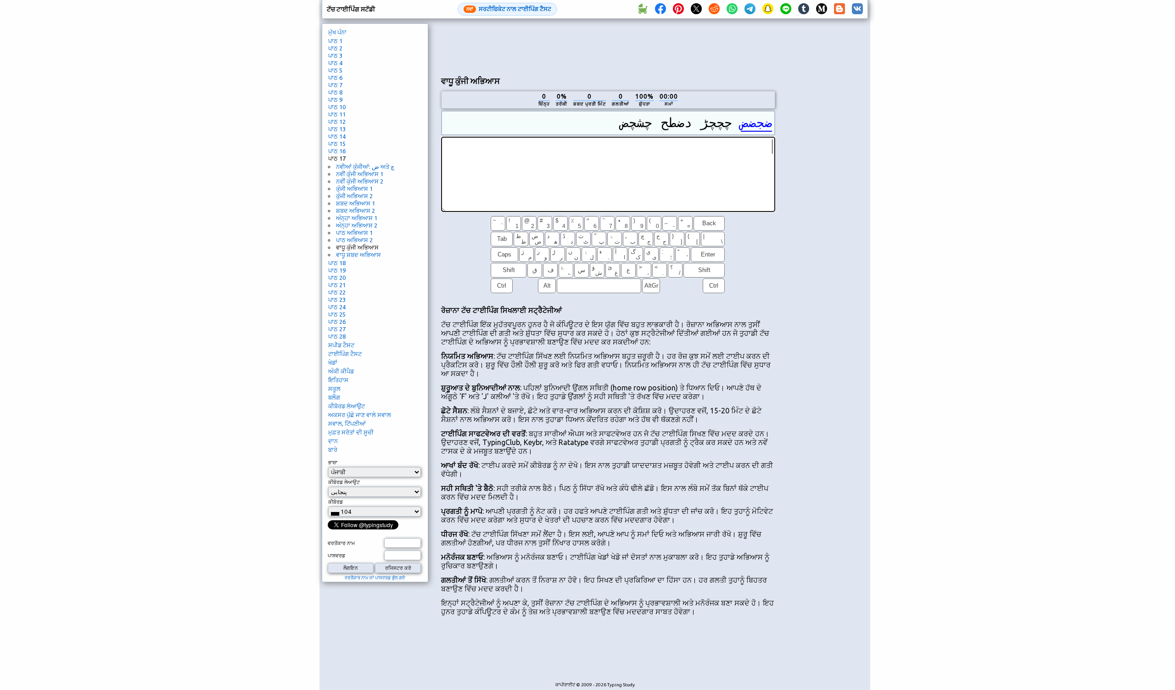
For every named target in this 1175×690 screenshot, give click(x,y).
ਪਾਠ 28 (337, 336)
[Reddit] (714, 9)
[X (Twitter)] (696, 9)
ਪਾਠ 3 (335, 55)
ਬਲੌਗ (334, 397)
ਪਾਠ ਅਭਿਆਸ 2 (354, 240)
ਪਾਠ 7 (335, 85)
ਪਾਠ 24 (337, 307)
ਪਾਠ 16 (337, 151)
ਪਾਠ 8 (335, 92)
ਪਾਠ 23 (337, 299)
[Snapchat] (767, 9)
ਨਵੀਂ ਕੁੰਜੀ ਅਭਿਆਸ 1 (359, 174)
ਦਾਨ (333, 441)
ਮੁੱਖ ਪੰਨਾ (337, 32)
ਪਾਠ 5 (335, 70)
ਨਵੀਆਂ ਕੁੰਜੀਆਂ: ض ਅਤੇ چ (365, 166)
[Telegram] (749, 9)
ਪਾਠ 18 (337, 263)
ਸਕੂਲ (334, 388)
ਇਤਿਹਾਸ (338, 380)
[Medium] (821, 9)
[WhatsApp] (732, 9)
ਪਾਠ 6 (335, 77)
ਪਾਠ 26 (337, 321)
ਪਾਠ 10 (337, 107)
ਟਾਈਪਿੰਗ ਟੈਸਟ (345, 354)
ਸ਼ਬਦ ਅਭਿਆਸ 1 (355, 203)
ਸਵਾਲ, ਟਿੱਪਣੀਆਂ (347, 423)
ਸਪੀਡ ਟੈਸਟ (341, 345)
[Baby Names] (642, 9)
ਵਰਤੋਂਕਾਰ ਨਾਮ (341, 543)
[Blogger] (839, 9)
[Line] (785, 9)
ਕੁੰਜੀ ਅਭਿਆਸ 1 (354, 188)
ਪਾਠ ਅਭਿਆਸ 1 (354, 232)
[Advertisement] (608, 46)
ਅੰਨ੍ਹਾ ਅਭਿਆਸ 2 (356, 225)
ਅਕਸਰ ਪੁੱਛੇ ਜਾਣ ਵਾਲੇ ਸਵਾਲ (359, 415)
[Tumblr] (803, 9)
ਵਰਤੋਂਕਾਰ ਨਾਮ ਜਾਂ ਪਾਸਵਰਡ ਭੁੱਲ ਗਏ (375, 577)
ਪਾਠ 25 (337, 314)
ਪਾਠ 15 (337, 143)
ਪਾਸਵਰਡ (336, 555)
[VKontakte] (857, 9)
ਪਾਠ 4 (335, 63)
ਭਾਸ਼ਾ (332, 462)
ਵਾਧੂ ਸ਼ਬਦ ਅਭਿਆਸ (358, 254)
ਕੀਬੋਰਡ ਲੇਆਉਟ (346, 406)
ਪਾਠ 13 (337, 129)
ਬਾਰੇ (332, 449)
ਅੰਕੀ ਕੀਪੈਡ (341, 371)
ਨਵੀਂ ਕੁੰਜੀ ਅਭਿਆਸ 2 (359, 181)
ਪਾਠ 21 (337, 285)
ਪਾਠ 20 (337, 277)
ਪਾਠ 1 (335, 41)
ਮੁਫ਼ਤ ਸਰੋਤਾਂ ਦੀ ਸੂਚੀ (351, 432)
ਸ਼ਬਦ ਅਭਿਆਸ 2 (355, 210)
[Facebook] (660, 9)
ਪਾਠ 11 (337, 114)
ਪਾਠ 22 (337, 292)
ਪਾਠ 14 (337, 136)
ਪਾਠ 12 (337, 121)
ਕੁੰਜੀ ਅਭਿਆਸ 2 (354, 196)
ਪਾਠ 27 (337, 329)
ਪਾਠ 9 (335, 99)
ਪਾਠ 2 (335, 48)
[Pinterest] (678, 9)
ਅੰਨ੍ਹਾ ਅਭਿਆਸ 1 (356, 218)
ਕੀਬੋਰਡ (335, 502)
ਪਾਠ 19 (337, 270)
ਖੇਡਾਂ (332, 362)
